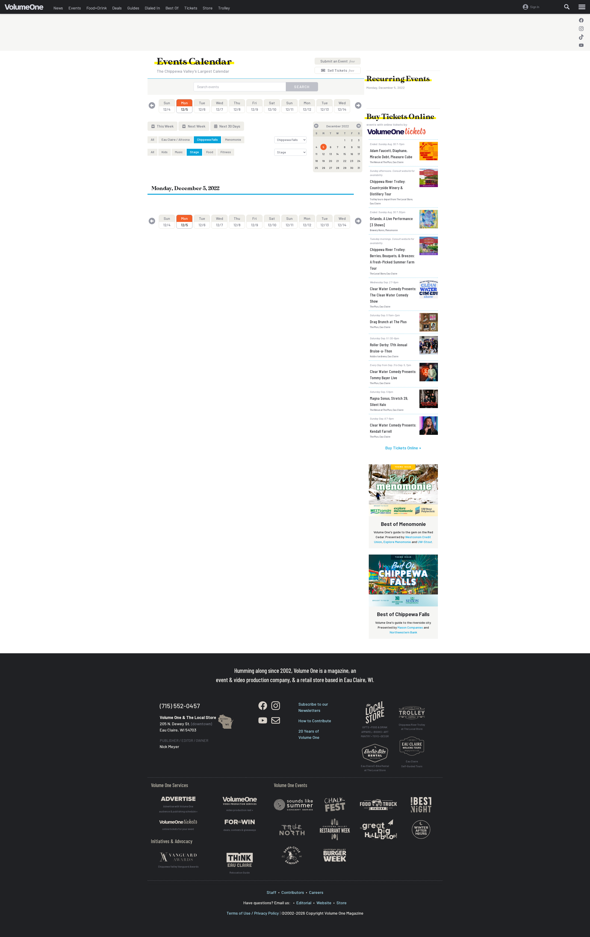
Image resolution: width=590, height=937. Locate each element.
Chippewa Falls (207, 139)
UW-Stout (425, 542)
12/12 (307, 106)
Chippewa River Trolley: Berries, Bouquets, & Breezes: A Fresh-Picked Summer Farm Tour (392, 259)
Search (302, 86)
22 (344, 160)
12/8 (236, 106)
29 (344, 167)
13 (330, 153)
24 (358, 160)
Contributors (292, 892)
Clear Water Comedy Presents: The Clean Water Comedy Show (393, 295)
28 (337, 167)
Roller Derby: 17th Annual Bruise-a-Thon (388, 347)
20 (330, 160)
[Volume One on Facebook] (581, 20)
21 (337, 160)
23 (351, 160)
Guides (133, 7)
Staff (271, 892)
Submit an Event (337, 61)
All (152, 139)
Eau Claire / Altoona (176, 139)
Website (323, 902)
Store (207, 7)
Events (74, 7)
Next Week (196, 126)
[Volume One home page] (28, 8)
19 (323, 160)
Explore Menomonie (397, 542)
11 (316, 153)
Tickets (190, 7)
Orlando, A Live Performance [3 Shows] (391, 221)
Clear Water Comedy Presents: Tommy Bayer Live (393, 374)
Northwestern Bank (403, 632)
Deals (117, 7)
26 (323, 167)
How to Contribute (314, 720)
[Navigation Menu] (582, 7)
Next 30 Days (229, 126)
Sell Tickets (340, 70)
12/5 (184, 106)
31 (358, 167)
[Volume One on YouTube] (581, 45)
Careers (316, 892)
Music (179, 152)
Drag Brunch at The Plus (388, 321)
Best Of (172, 7)
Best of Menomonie (403, 524)
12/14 (342, 106)
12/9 (254, 106)
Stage (194, 152)
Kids (165, 152)
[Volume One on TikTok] (581, 37)
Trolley (224, 7)
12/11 (289, 106)
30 (351, 167)
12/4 (167, 106)
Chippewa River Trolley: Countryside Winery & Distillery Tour (387, 187)
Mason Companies (410, 627)
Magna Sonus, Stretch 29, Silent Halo (389, 401)
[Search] (567, 7)
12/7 (219, 106)
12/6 (201, 106)
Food (209, 152)
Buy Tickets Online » (403, 447)
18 (316, 160)
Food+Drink (96, 7)
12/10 (272, 106)
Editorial (303, 902)
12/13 (324, 106)
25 (316, 167)
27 (330, 167)
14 (337, 153)
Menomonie (233, 139)
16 (352, 153)
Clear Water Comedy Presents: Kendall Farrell (393, 428)
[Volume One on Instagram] (581, 28)
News (58, 7)
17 (359, 153)
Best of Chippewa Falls (403, 614)
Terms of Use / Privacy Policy (253, 913)
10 (358, 147)
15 (344, 153)
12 (323, 153)
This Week (165, 126)
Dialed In (152, 7)
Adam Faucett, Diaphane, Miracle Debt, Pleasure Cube (391, 153)
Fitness (226, 152)
